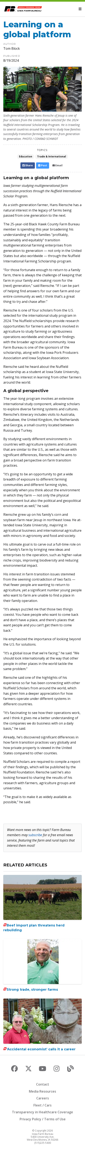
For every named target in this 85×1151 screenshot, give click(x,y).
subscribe (35, 835)
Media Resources (42, 1091)
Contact (42, 1084)
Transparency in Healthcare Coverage (42, 1112)
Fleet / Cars (42, 1105)
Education (25, 156)
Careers (42, 1098)
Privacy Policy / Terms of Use (43, 1119)
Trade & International (51, 156)
